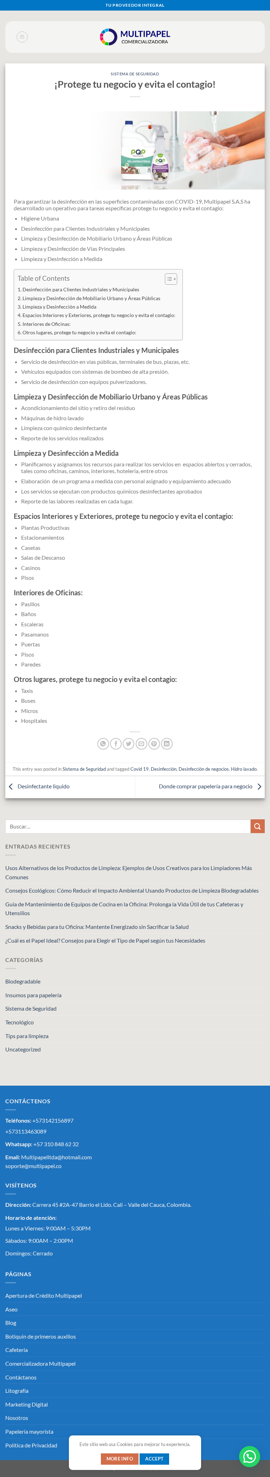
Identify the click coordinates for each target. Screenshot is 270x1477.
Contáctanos (21, 1377)
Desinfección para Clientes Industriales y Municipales (80, 289)
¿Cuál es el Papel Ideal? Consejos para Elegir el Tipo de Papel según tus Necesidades (105, 940)
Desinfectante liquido (43, 786)
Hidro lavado (244, 769)
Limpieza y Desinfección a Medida (59, 307)
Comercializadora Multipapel (40, 1363)
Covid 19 (139, 769)
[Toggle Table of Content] (167, 279)
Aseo (11, 1309)
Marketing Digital (26, 1404)
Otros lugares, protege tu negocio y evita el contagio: (79, 332)
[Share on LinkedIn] (167, 744)
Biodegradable (22, 981)
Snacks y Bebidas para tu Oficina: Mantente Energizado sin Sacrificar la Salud (97, 926)
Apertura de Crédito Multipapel (43, 1295)
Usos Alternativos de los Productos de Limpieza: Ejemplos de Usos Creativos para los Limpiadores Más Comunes (128, 872)
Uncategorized (23, 1049)
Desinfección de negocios (204, 769)
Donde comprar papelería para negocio (206, 786)
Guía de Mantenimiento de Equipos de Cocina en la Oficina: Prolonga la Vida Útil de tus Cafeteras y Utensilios (124, 909)
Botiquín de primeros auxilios (40, 1336)
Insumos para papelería (33, 995)
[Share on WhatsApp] (103, 744)
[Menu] (22, 37)
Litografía (16, 1390)
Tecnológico (19, 1022)
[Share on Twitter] (128, 744)
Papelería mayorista (29, 1431)
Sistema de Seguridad (135, 74)
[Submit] (258, 826)
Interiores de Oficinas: (46, 324)
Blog (10, 1322)
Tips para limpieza (27, 1035)
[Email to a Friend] (141, 744)
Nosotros (16, 1417)
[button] (249, 1389)
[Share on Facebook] (116, 744)
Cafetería (16, 1349)
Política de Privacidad (31, 1445)
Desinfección (163, 769)
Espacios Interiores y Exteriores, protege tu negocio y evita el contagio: (98, 315)
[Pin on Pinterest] (154, 744)
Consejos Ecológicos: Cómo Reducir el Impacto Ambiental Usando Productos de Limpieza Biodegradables (132, 890)
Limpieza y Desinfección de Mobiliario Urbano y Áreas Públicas (91, 298)
